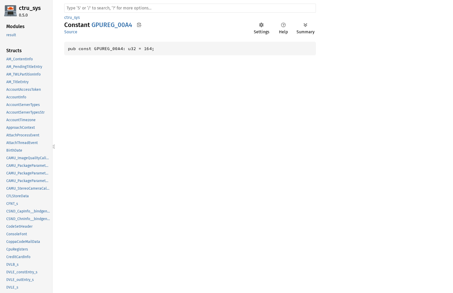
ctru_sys (30, 8)
